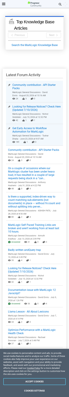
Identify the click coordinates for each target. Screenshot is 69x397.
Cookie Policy (33, 368)
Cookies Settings (34, 390)
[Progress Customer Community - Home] (34, 4)
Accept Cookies (34, 381)
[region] (34, 373)
